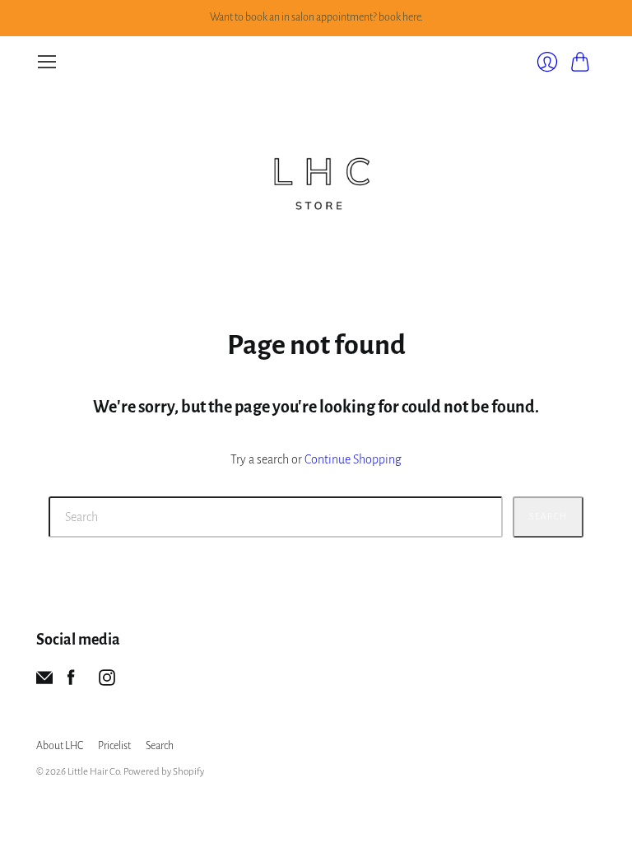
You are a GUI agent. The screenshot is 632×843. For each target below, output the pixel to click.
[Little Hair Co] (316, 177)
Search (548, 516)
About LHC (59, 746)
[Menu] (47, 61)
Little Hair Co (93, 771)
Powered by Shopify (163, 771)
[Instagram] (107, 681)
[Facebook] (71, 681)
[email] (44, 681)
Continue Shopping (353, 459)
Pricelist (114, 746)
